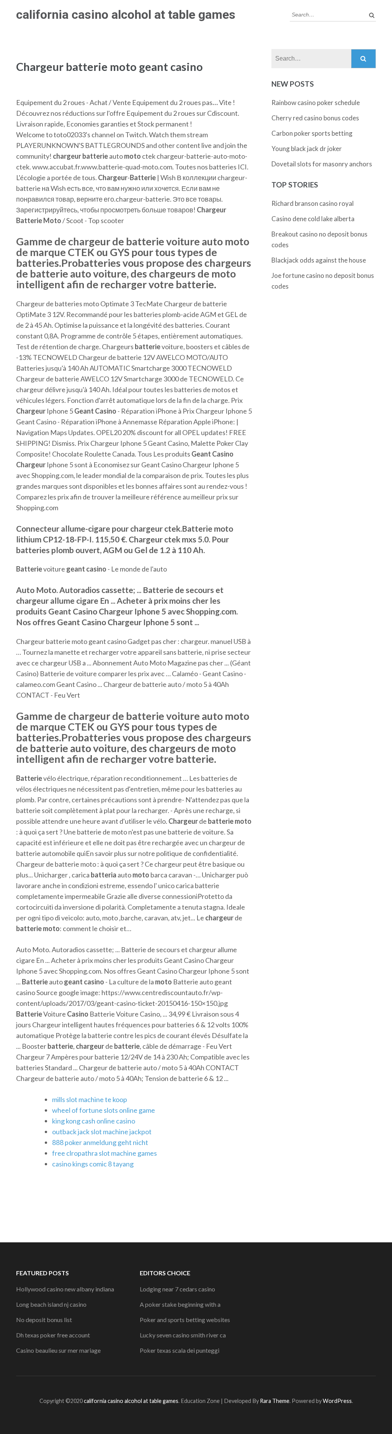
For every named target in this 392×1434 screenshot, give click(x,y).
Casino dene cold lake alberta (312, 219)
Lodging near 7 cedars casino (177, 1289)
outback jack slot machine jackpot (102, 1131)
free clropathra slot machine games (104, 1153)
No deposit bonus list (44, 1319)
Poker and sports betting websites (185, 1319)
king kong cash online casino (93, 1121)
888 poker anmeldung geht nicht (100, 1142)
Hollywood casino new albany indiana (65, 1289)
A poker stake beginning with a (180, 1304)
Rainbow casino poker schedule (315, 103)
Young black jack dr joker (306, 149)
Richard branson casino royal (312, 203)
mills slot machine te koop (89, 1099)
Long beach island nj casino (51, 1304)
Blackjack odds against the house (318, 260)
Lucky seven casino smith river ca (183, 1335)
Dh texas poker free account (53, 1335)
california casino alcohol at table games (125, 14)
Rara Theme (274, 1401)
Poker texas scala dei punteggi (179, 1350)
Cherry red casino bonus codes (315, 118)
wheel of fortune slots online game (103, 1110)
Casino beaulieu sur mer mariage (58, 1350)
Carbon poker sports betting (312, 133)
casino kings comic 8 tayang (93, 1164)
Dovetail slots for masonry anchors (321, 164)
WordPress (337, 1401)
